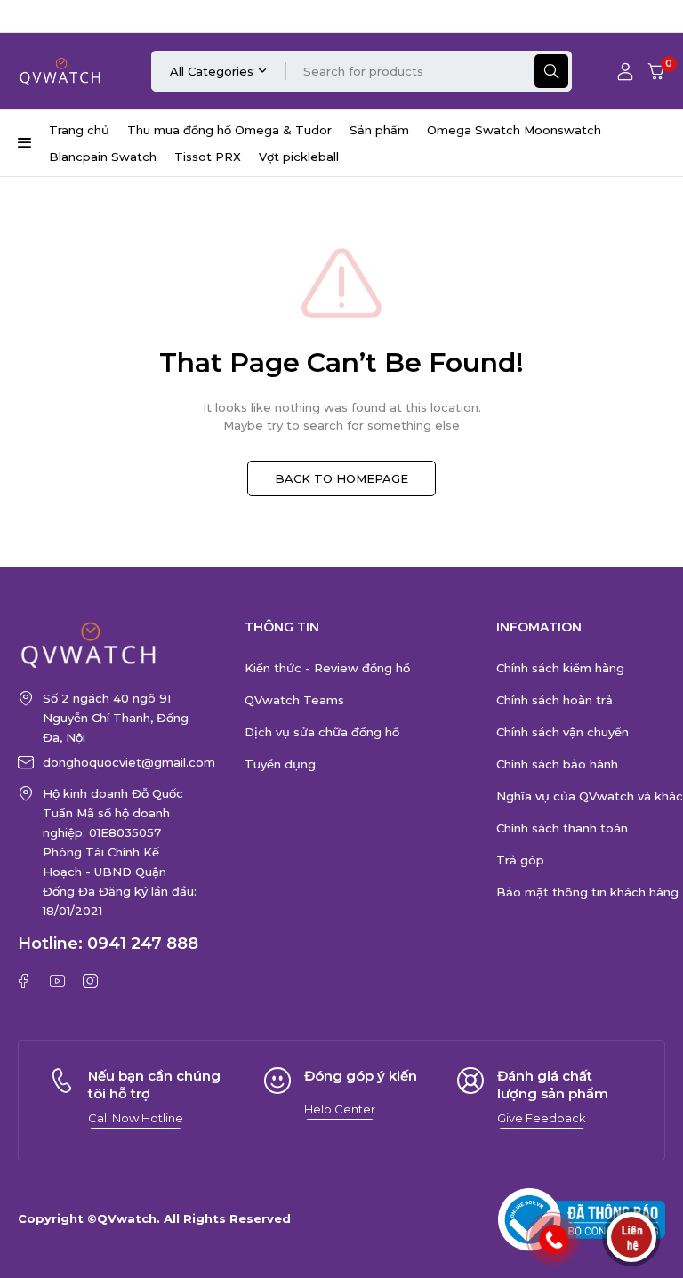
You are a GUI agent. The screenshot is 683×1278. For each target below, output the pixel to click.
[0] (656, 71)
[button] (135, 1118)
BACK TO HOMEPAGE (341, 478)
